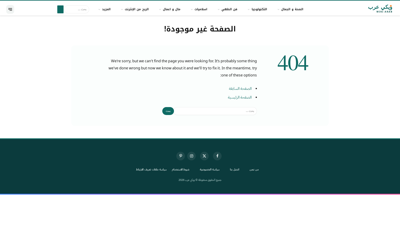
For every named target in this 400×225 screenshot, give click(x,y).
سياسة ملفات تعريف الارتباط (151, 169)
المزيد (106, 9)
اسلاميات (201, 9)
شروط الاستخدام (181, 169)
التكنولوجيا (259, 9)
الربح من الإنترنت (137, 9)
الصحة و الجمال (292, 9)
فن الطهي (229, 9)
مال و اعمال (171, 9)
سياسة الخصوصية (210, 169)
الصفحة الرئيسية (240, 97)
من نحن (254, 169)
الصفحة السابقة (240, 88)
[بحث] (60, 9)
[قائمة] (10, 9)
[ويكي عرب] (368, 9)
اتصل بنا (234, 169)
